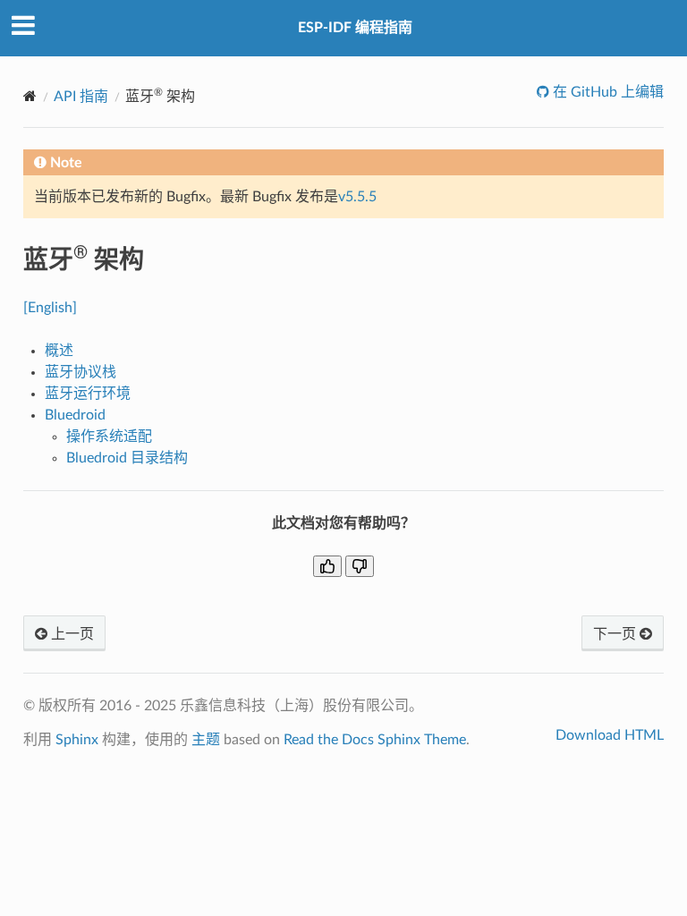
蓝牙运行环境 (88, 393)
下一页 (616, 634)
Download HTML (610, 735)
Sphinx (76, 740)
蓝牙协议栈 (80, 372)
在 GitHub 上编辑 (606, 92)
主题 (205, 740)
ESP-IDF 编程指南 (355, 28)
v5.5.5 (357, 197)
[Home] (30, 96)
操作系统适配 (109, 436)
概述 (59, 351)
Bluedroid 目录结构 (127, 458)
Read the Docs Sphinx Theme (375, 740)
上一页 (70, 634)
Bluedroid (75, 415)
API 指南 (81, 96)
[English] (50, 308)
